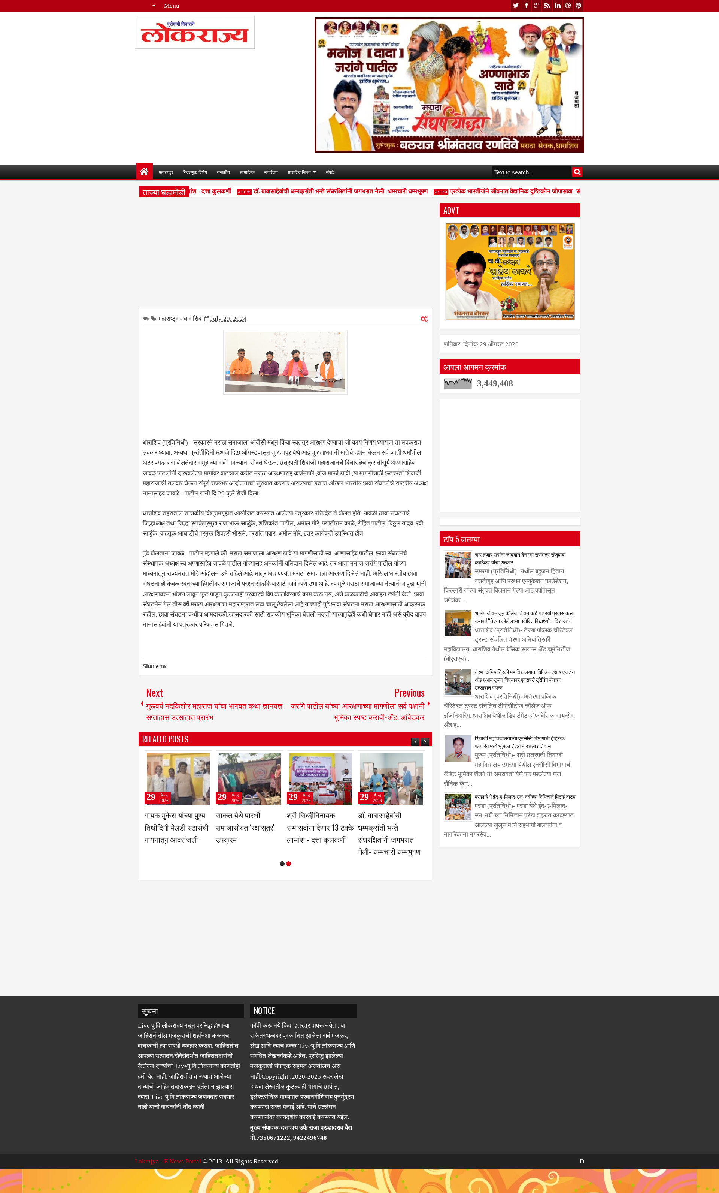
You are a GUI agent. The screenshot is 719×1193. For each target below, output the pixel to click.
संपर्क (330, 172)
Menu (171, 5)
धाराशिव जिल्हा (299, 172)
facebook (526, 6)
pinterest (578, 6)
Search (577, 172)
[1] (282, 887)
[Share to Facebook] (187, 759)
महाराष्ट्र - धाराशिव (179, 318)
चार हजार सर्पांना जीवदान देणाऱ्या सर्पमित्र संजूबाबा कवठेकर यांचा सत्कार (520, 558)
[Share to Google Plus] (203, 759)
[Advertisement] (285, 255)
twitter (516, 6)
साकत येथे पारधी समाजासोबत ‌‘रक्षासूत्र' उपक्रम (387, 826)
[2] (288, 887)
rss (547, 6)
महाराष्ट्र (166, 172)
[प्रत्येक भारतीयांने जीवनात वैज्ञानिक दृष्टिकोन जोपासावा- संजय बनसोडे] (178, 779)
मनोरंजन (271, 172)
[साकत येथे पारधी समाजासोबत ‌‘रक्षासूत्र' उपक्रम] (391, 779)
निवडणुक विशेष (195, 172)
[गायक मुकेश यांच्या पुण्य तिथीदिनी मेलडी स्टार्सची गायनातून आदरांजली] (320, 779)
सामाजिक (247, 172)
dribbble (568, 6)
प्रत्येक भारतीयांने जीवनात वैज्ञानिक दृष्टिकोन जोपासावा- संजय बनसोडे (513, 191)
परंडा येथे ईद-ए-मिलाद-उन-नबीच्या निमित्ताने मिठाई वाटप (525, 796)
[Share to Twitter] (195, 759)
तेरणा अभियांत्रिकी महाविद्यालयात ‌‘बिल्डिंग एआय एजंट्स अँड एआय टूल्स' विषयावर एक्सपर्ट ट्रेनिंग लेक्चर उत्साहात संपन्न (525, 679)
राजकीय (223, 172)
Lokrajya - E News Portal (168, 1185)
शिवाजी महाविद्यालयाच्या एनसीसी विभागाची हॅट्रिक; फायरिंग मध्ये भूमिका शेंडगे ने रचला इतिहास (520, 742)
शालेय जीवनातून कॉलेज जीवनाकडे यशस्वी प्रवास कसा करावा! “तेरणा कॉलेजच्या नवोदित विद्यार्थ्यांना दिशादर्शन (524, 616)
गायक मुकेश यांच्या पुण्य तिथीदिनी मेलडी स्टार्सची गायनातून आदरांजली (319, 826)
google (536, 6)
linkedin (557, 6)
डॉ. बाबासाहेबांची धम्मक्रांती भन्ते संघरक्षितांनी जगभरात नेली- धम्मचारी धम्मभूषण (325, 191)
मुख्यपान (144, 172)
